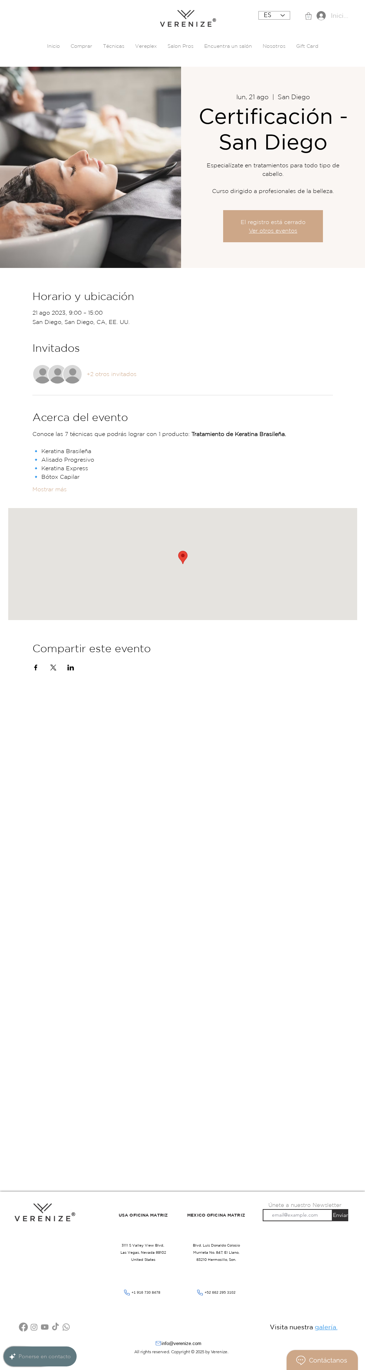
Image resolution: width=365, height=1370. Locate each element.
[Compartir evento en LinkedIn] (70, 667)
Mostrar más (49, 489)
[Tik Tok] (55, 1327)
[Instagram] (34, 1327)
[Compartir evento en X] (53, 667)
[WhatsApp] (66, 1327)
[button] (308, 16)
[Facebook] (23, 1327)
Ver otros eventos (273, 230)
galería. (326, 1326)
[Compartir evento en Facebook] (35, 667)
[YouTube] (44, 1327)
